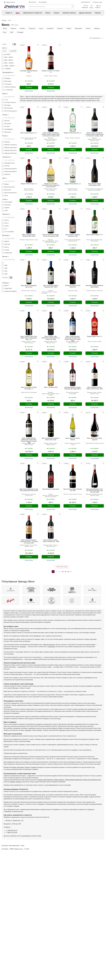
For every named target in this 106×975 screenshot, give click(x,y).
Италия (69, 28)
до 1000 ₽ (7, 54)
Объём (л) (5, 214)
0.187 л (6, 223)
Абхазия (6, 120)
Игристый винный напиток (12, 192)
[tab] (9, 44)
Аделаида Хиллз (9, 163)
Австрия (7, 126)
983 (68, 571)
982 (66, 571)
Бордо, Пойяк (53, 341)
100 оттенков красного (11, 111)
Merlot (93, 644)
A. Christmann (8, 90)
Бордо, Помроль (97, 392)
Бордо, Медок (53, 443)
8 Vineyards (8, 84)
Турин (50, 75)
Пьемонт (72, 138)
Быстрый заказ (29, 90)
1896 (5, 265)
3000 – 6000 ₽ (8, 60)
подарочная (8, 288)
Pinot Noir (23, 646)
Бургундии (20, 767)
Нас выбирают (43, 2)
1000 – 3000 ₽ (8, 57)
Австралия (50, 28)
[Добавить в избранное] (38, 45)
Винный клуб (32, 2)
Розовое (22, 28)
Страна (4, 114)
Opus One (62, 730)
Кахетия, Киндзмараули (96, 188)
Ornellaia (18, 781)
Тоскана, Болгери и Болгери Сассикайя (49, 292)
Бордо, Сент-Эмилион (31, 545)
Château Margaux (59, 779)
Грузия (87, 188)
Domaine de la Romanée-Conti (91, 779)
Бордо (27, 239)
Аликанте (7, 174)
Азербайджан (8, 129)
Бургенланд (73, 443)
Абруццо (7, 142)
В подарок (20, 32)
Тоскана (70, 494)
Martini (99, 341)
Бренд (4, 93)
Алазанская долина (10, 168)
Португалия (78, 28)
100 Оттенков (8, 108)
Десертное (7, 190)
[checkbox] (14, 44)
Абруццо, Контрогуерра (11, 144)
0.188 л (6, 226)
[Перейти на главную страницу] (14, 7)
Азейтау (6, 166)
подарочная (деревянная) (12, 291)
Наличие (5, 277)
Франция (96, 28)
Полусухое (32, 28)
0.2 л (5, 228)
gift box (6, 285)
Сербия (23, 392)
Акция (4, 44)
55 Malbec (7, 78)
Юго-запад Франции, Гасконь (50, 241)
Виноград (5, 235)
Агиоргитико (8, 252)
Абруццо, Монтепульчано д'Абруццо (15, 147)
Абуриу (6, 241)
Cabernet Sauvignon (49, 644)
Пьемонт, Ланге (53, 188)
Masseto (12, 781)
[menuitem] (9, 13)
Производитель (7, 72)
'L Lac (6, 99)
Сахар (4, 199)
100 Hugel (7, 105)
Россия (88, 28)
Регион (4, 136)
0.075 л (6, 220)
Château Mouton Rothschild (73, 779)
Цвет (3, 178)
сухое (6, 210)
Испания (59, 28)
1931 (5, 271)
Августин (7, 244)
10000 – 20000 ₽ (9, 66)
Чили (4, 32)
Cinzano (55, 75)
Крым (72, 392)
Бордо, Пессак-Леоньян (50, 139)
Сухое (41, 28)
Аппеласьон (6, 157)
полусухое (7, 204)
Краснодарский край (30, 138)
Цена (4, 48)
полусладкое (8, 202)
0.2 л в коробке (9, 231)
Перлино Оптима (29, 190)
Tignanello (28, 730)
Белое (5, 28)
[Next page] (71, 572)
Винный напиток (9, 187)
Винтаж (4, 256)
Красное (13, 28)
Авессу (6, 247)
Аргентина (7, 132)
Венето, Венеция (31, 494)
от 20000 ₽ (7, 68)
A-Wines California (10, 87)
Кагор (6, 195)
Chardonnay (51, 646)
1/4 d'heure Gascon (10, 102)
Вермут (6, 184)
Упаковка (5, 283)
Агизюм (6, 250)
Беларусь (29, 75)
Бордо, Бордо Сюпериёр (48, 393)
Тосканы (27, 767)
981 (63, 571)
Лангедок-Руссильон (97, 494)
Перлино (77, 138)
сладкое (6, 207)
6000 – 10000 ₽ (9, 63)
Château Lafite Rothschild (45, 779)
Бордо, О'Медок (31, 341)
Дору (76, 290)
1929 (5, 268)
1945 (5, 274)
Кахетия (92, 443)
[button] (96, 38)
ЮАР (11, 32)
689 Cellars (7, 81)
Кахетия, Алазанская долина (50, 495)
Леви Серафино (51, 190)
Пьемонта (34, 767)
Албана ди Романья (10, 171)
